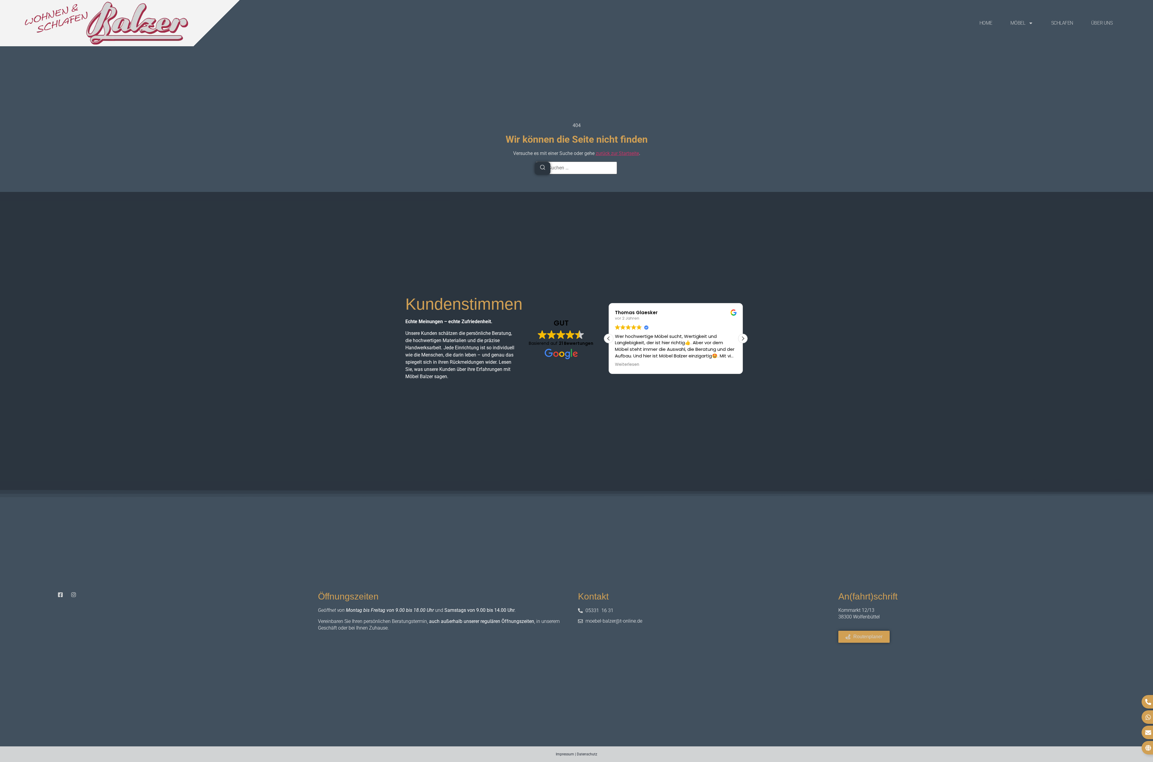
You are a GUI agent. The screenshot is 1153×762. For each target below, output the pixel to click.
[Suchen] (542, 168)
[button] (742, 338)
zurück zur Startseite (617, 153)
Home (985, 23)
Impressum (565, 754)
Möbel (1017, 23)
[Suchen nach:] (576, 168)
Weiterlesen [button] (627, 364)
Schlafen (1062, 23)
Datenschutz (587, 754)
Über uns (1101, 23)
